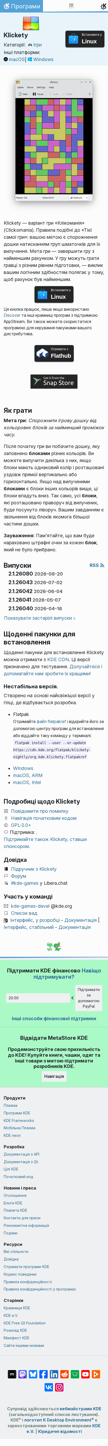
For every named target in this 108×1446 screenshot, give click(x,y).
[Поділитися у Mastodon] (22, 1371)
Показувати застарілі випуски (38, 618)
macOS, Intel (27, 782)
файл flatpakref (51, 721)
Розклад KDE (15, 1330)
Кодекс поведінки (20, 1274)
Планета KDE (15, 1210)
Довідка (11, 1259)
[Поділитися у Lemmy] (75, 1371)
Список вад (24, 913)
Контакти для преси (22, 1218)
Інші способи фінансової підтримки (54, 1018)
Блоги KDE (13, 1203)
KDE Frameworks (19, 1120)
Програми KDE (17, 1113)
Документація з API (21, 1154)
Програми (21, 8)
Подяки (10, 1233)
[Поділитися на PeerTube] (96, 1371)
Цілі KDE (11, 1169)
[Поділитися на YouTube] (85, 1371)
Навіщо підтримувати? (67, 973)
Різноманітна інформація (26, 1225)
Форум (18, 876)
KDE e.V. (11, 1315)
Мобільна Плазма (19, 1128)
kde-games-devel (30, 906)
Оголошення (15, 1195)
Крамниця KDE (17, 1308)
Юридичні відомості (60, 1431)
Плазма (10, 1105)
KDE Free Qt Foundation (25, 1323)
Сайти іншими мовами (24, 1345)
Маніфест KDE (16, 1338)
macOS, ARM (28, 775)
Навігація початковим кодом (44, 818)
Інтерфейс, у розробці (35, 920)
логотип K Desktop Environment (59, 1420)
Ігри (37, 44)
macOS (17, 59)
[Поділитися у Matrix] (12, 1371)
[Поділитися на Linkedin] (54, 1371)
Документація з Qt (21, 1162)
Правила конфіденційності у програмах (40, 1289)
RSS (95, 565)
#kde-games (25, 883)
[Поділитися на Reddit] (64, 1371)
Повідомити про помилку (39, 811)
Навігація (54, 1076)
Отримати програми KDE (26, 1266)
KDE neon (12, 1135)
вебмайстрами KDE (80, 1408)
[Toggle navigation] (71, 6)
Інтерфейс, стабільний (29, 927)
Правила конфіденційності (28, 1282)
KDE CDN (58, 659)
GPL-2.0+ (21, 825)
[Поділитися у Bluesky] (33, 1371)
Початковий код (18, 1176)
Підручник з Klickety (34, 869)
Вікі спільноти (16, 1251)
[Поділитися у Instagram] (59, 1385)
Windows (43, 59)
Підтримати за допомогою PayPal (89, 998)
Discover (12, 315)
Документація (80, 920)
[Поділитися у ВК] (49, 1385)
